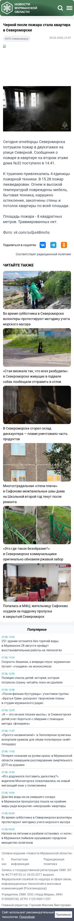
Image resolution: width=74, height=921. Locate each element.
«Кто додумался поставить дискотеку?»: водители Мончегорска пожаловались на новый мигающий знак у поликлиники (36, 780)
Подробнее (27, 917)
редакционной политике (54, 254)
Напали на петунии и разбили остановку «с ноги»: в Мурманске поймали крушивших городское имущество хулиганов (37, 838)
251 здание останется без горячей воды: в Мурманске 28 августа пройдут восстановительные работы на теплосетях (32, 645)
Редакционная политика (54, 861)
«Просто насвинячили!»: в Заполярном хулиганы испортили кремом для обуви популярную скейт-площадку (36, 739)
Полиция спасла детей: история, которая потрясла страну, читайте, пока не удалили (32, 680)
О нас (4, 861)
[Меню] (69, 8)
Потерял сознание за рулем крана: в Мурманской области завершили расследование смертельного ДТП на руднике (37, 760)
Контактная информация (20, 861)
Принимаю (63, 914)
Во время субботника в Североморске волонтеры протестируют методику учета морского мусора (37, 819)
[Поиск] (60, 8)
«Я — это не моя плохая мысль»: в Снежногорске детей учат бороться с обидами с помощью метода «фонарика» (36, 719)
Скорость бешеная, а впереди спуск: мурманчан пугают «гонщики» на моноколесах (36, 664)
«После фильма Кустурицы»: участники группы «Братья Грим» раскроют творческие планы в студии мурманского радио (35, 698)
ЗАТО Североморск (16, 38)
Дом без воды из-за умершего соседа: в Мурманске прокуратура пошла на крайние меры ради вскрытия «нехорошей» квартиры (34, 801)
